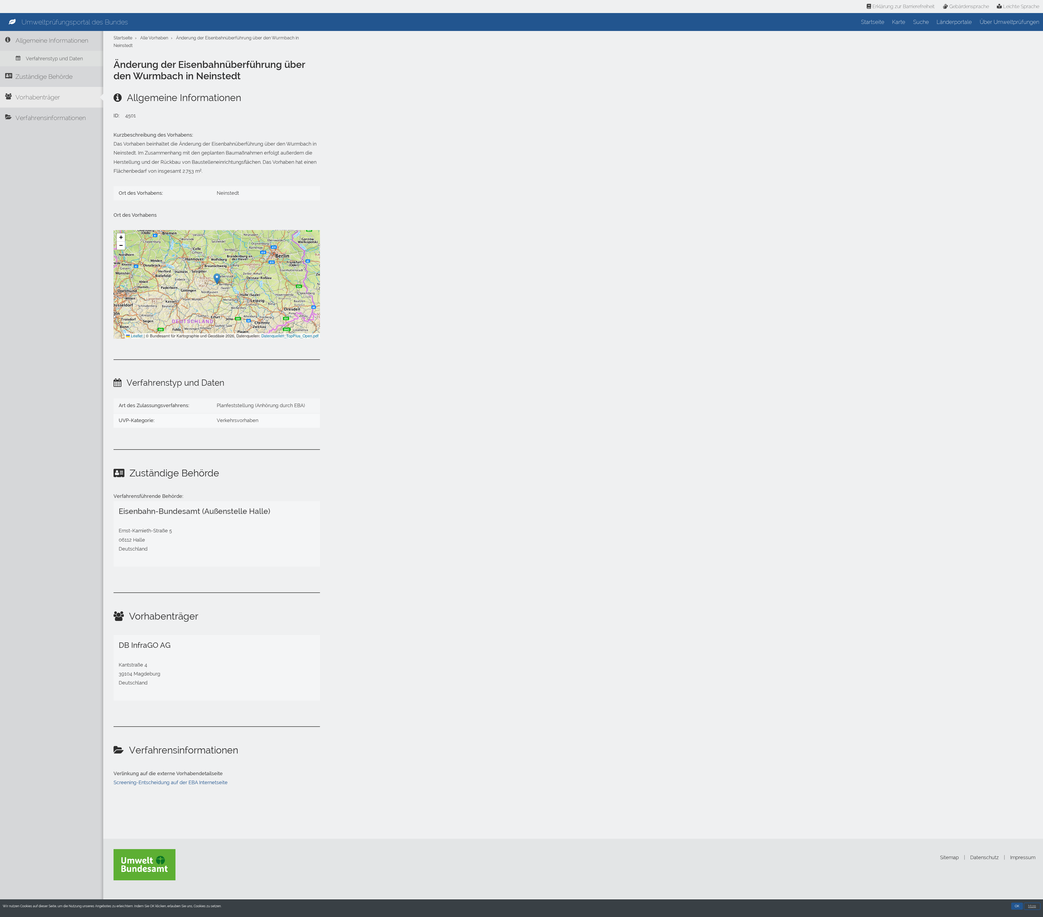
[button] (216, 278)
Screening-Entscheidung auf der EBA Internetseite (171, 782)
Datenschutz (984, 857)
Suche (921, 22)
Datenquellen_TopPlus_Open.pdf (290, 335)
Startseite (872, 22)
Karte (898, 22)
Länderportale (954, 22)
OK (1017, 906)
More (1032, 906)
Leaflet (136, 335)
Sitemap (949, 857)
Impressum (1022, 857)
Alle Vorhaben (154, 37)
